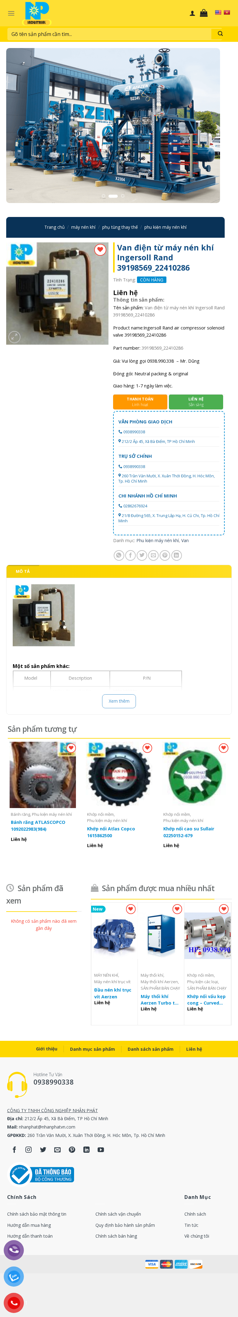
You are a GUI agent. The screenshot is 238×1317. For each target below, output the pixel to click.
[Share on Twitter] (142, 555)
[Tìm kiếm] (220, 34)
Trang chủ (54, 227)
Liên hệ (194, 1049)
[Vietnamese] (227, 12)
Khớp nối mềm (100, 814)
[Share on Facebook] (130, 555)
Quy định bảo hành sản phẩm (125, 1225)
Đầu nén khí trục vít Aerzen (112, 993)
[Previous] (18, 125)
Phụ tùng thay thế (120, 227)
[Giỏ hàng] (205, 13)
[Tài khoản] (192, 13)
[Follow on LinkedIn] (86, 1150)
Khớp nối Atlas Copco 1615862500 (111, 832)
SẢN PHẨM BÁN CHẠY (160, 988)
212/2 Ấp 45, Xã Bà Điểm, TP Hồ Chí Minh (158, 441)
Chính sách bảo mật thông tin (36, 1214)
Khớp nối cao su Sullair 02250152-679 (188, 832)
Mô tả (23, 571)
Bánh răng (20, 814)
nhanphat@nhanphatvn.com (47, 1127)
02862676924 (135, 506)
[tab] (23, 571)
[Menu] (11, 13)
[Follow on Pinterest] (72, 1150)
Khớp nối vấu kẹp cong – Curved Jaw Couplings (206, 999)
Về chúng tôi (196, 1236)
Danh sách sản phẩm (151, 1049)
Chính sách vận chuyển (118, 1214)
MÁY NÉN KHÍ (83, 227)
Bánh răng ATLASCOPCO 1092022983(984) (38, 825)
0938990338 (134, 432)
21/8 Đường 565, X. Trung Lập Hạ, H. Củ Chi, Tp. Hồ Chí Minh (168, 518)
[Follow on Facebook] (14, 1150)
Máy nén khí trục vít (112, 981)
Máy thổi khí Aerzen (159, 981)
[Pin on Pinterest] (165, 555)
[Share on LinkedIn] (176, 555)
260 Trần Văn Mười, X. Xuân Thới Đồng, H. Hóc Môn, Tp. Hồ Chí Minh (166, 478)
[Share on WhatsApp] (119, 555)
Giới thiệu (46, 1049)
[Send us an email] (57, 1150)
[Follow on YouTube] (101, 1150)
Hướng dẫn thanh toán (30, 1236)
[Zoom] (14, 337)
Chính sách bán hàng (116, 1236)
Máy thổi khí (152, 975)
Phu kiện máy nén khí (165, 227)
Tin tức (191, 1225)
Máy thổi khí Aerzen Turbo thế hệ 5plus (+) (160, 999)
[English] (218, 12)
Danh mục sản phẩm (92, 1049)
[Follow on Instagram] (28, 1150)
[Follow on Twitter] (43, 1150)
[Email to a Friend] (153, 555)
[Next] (208, 125)
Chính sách (195, 1214)
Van (185, 540)
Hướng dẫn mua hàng (29, 1225)
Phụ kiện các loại (202, 981)
